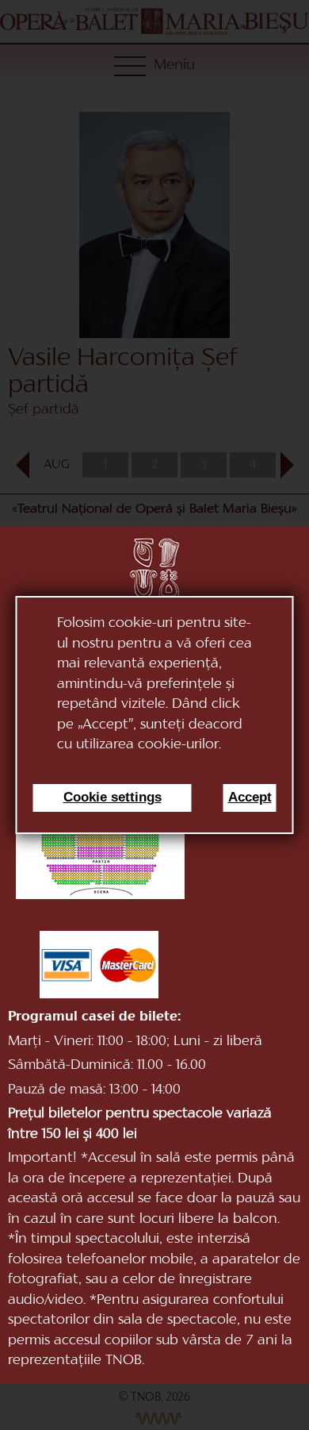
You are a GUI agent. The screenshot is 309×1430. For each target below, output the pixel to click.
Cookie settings (112, 797)
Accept (250, 797)
